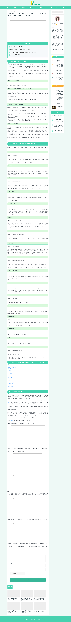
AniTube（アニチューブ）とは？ (16, 46)
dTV (8, 376)
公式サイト (12, 420)
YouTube (13, 11)
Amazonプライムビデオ (12, 367)
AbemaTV (9, 368)
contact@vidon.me (56, 49)
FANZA (38, 400)
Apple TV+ (9, 379)
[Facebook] (27, 619)
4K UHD (31, 7)
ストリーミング (54, 7)
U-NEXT (9, 370)
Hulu (8, 374)
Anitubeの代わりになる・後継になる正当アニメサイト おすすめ (22, 52)
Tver (8, 371)
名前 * (11, 567)
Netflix (9, 365)
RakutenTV (10, 380)
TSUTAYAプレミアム (11, 382)
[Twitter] (28, 619)
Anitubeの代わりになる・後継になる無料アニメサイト (20, 49)
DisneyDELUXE (10, 383)
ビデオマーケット (11, 386)
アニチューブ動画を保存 (14, 54)
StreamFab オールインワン (11, 400)
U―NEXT (34, 400)
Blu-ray (23, 7)
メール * (11, 563)
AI (63, 7)
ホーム (8, 7)
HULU (31, 400)
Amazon (27, 400)
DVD (15, 7)
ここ (23, 162)
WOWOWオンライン (11, 385)
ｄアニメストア (10, 377)
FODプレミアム (10, 373)
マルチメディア (42, 7)
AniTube (8, 64)
